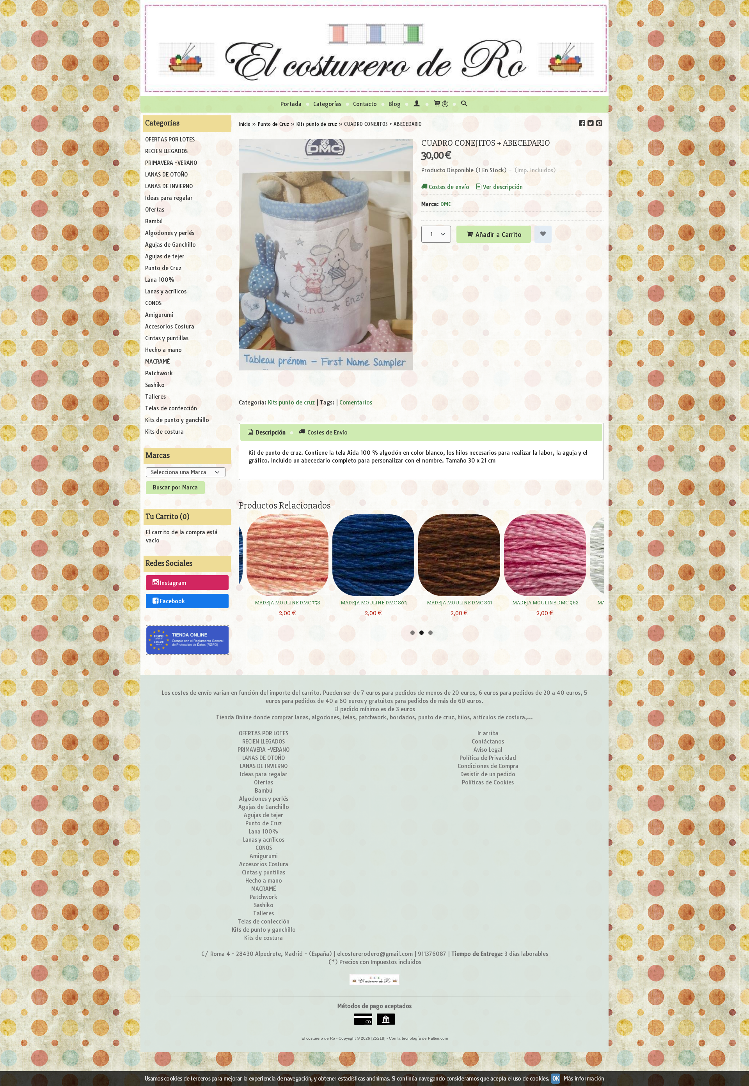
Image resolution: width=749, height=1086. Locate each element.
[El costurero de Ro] (374, 48)
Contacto (365, 104)
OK (555, 1078)
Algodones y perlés (169, 233)
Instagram (173, 582)
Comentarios (355, 402)
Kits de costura (164, 431)
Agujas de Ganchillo (170, 244)
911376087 (432, 953)
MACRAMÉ (157, 361)
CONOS (153, 303)
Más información (584, 1078)
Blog (395, 104)
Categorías (327, 104)
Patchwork (159, 373)
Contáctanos (488, 741)
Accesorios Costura (169, 326)
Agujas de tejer (165, 256)
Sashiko (155, 384)
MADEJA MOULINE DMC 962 (545, 602)
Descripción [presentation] (270, 432)
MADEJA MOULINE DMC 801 (459, 602)
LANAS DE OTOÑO (166, 174)
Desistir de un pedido (487, 774)
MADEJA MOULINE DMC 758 (287, 602)
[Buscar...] (464, 104)
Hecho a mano (163, 349)
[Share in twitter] (590, 123)
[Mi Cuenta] (416, 104)
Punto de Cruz (163, 268)
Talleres (155, 396)
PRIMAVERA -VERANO (171, 162)
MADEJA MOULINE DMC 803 (373, 602)
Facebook (172, 601)
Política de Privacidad (488, 757)
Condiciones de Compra (488, 766)
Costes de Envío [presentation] (327, 432)
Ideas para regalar (169, 197)
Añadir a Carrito (498, 234)
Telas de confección (171, 408)
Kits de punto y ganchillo (177, 420)
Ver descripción (503, 187)
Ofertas (154, 209)
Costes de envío (449, 187)
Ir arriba (488, 733)
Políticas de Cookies (488, 782)
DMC (445, 204)
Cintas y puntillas (166, 338)
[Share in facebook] (582, 123)
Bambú (154, 221)
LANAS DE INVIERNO (169, 186)
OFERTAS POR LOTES (170, 139)
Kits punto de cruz (291, 402)
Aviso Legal (488, 749)
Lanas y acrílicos (165, 291)
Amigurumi (159, 314)
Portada (291, 104)
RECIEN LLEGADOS (166, 151)
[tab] (266, 432)
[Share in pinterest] (599, 123)
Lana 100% (159, 279)
